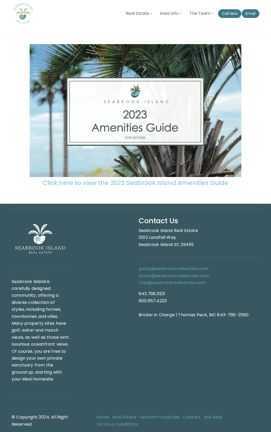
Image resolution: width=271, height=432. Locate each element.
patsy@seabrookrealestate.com (173, 269)
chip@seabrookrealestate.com (172, 283)
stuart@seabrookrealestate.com (174, 276)
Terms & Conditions (117, 424)
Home (102, 417)
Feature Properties (159, 417)
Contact (192, 417)
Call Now (229, 13)
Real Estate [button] (137, 13)
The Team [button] (199, 13)
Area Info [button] (169, 13)
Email (250, 13)
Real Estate (124, 417)
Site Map (213, 417)
